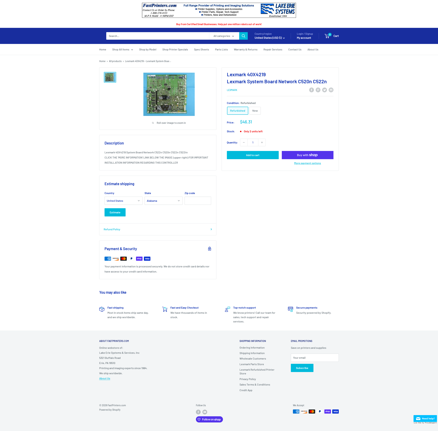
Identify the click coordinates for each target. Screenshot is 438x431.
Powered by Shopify (109, 409)
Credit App (246, 390)
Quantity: (232, 142)
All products (115, 61)
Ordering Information (252, 347)
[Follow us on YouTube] (204, 411)
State (148, 193)
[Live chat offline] (425, 417)
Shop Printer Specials (175, 49)
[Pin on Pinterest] (318, 89)
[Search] (243, 36)
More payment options (307, 163)
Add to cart (252, 155)
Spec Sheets (201, 49)
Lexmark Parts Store (252, 364)
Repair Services (272, 49)
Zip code (190, 193)
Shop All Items (120, 49)
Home (102, 49)
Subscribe (302, 367)
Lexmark (232, 90)
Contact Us (294, 49)
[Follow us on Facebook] (198, 411)
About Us (312, 49)
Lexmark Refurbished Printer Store (257, 371)
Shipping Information (252, 353)
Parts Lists (221, 49)
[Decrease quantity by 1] (243, 142)
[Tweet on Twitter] (324, 89)
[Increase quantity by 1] (262, 142)
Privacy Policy (248, 379)
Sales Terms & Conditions (255, 384)
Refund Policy (112, 229)
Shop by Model (147, 49)
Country (109, 193)
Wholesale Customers (253, 358)
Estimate (115, 212)
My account (304, 37)
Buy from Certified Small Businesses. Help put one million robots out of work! (219, 24)
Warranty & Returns (245, 49)
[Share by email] (331, 89)
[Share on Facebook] (311, 89)
